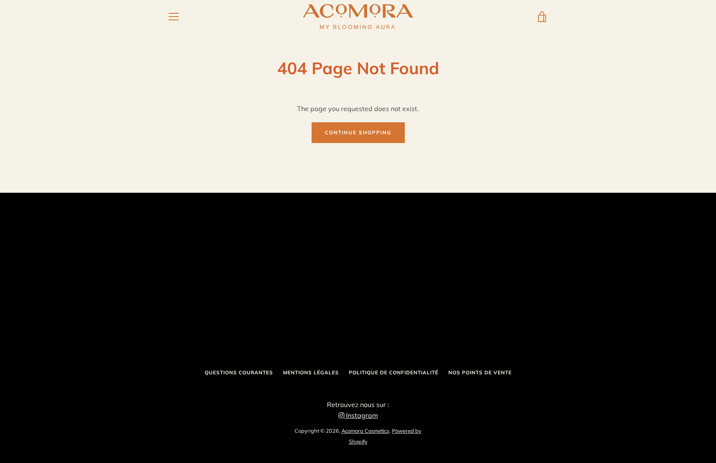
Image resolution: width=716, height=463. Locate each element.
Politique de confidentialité (393, 372)
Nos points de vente (480, 372)
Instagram (361, 415)
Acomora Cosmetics (365, 430)
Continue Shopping (358, 132)
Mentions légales (311, 372)
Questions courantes (239, 372)
